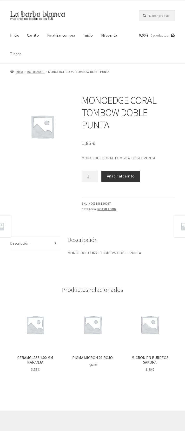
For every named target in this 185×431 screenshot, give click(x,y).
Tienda (15, 53)
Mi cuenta (109, 35)
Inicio (14, 35)
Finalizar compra (61, 35)
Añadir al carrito (121, 176)
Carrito (33, 35)
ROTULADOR (36, 72)
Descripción (19, 243)
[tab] (35, 243)
